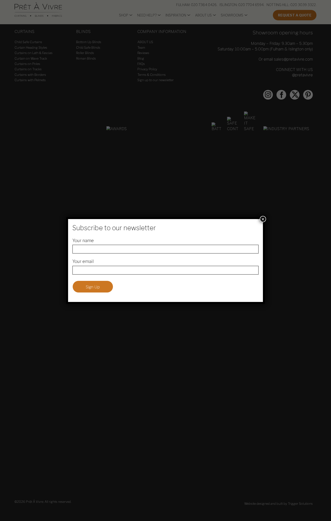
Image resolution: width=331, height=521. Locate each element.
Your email (83, 261)
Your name (83, 240)
